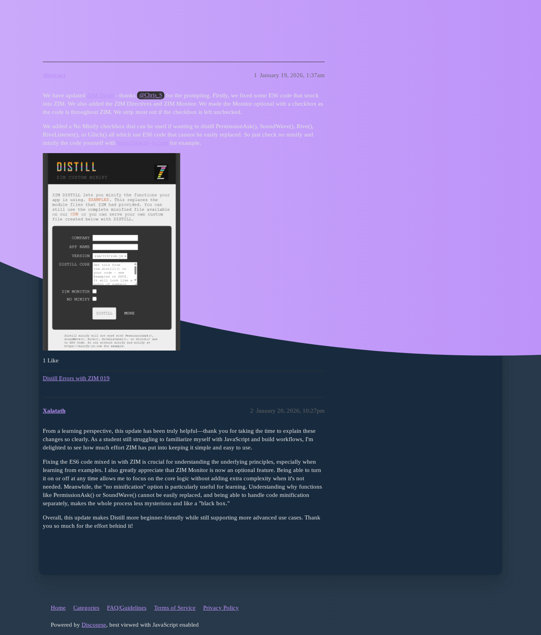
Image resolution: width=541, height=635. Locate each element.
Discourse (94, 625)
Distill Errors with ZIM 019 (76, 378)
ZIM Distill (100, 95)
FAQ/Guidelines (127, 608)
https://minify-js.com (142, 143)
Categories (86, 608)
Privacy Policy (221, 608)
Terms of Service (175, 608)
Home (58, 608)
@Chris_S (150, 96)
